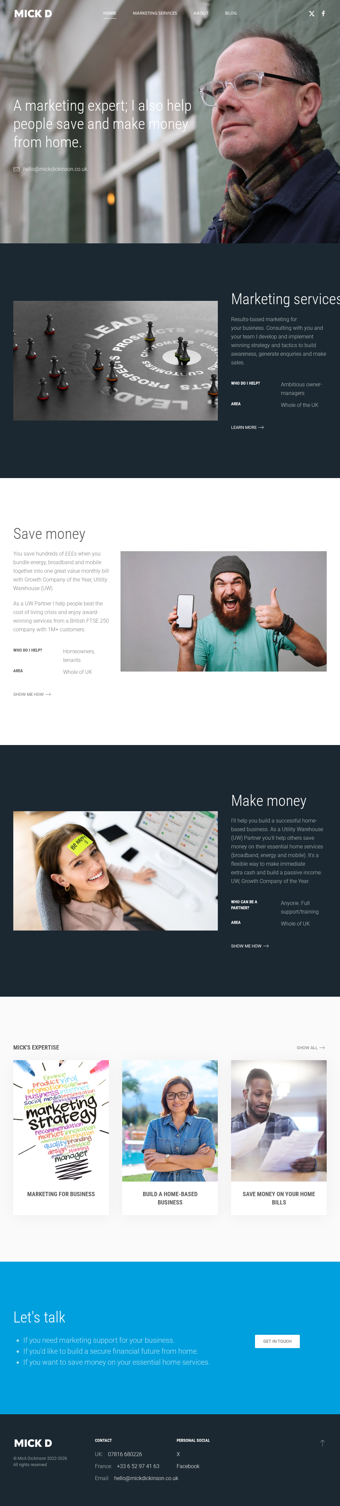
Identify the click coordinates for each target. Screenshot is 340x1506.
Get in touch (277, 1341)
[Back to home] (33, 13)
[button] (322, 1443)
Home (109, 13)
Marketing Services (155, 13)
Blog (231, 13)
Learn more (244, 427)
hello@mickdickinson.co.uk (55, 169)
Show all (307, 1047)
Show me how (28, 694)
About (201, 13)
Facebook (188, 1466)
